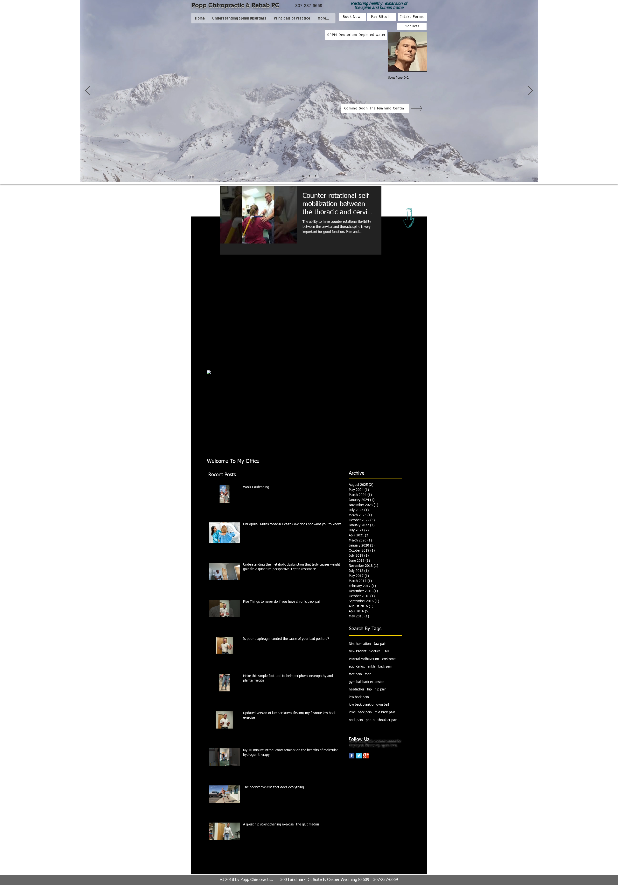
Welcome (388, 659)
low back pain (359, 697)
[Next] (530, 91)
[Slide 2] (309, 175)
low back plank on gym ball (369, 704)
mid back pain (385, 712)
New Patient (357, 651)
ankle (371, 666)
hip (369, 689)
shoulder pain (388, 720)
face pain (355, 674)
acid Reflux (357, 666)
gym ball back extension (366, 682)
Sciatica (374, 651)
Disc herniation (360, 644)
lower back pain (360, 712)
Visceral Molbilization (364, 659)
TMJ (386, 651)
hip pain (380, 689)
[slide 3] (315, 175)
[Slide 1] (303, 176)
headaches (356, 689)
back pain (385, 666)
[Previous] (87, 91)
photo (370, 720)
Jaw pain (380, 644)
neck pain (356, 720)
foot (368, 674)
